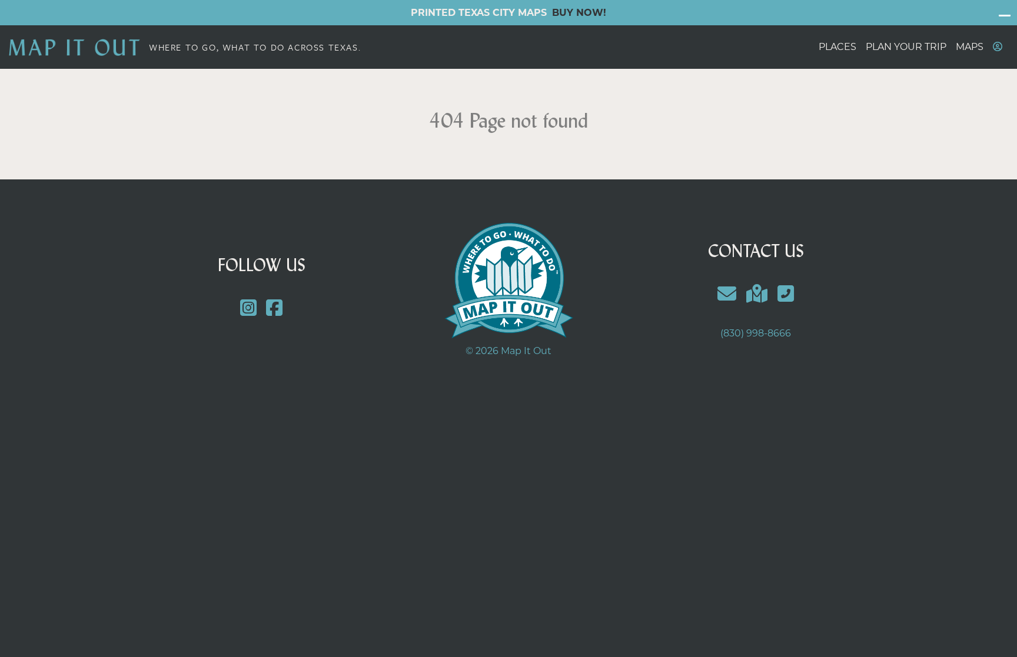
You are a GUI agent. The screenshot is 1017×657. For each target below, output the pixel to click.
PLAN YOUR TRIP (906, 46)
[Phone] (785, 294)
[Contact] (727, 294)
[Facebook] (274, 309)
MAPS (969, 46)
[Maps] (757, 294)
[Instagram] (248, 309)
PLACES (837, 46)
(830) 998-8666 (755, 333)
